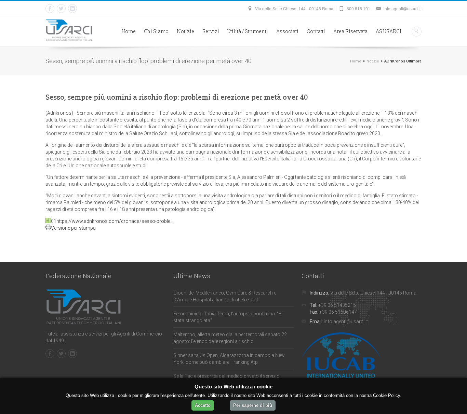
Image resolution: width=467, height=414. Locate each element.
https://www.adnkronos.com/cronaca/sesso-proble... (114, 221)
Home (128, 31)
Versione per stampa (73, 228)
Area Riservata (350, 31)
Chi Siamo (156, 31)
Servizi (210, 31)
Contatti (316, 31)
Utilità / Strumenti (247, 31)
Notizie (185, 31)
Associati (287, 31)
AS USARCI (388, 31)
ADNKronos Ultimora (403, 61)
